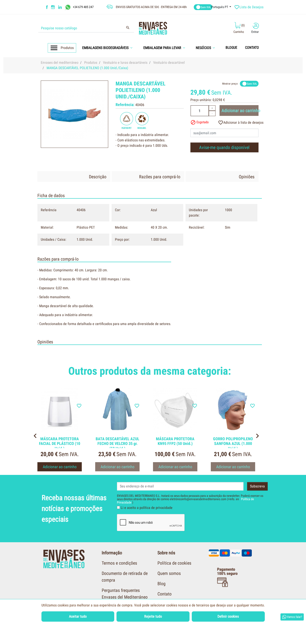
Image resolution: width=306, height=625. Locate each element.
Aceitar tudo (78, 616)
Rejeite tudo (153, 616)
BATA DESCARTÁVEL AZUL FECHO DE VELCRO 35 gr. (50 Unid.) (117, 443)
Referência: (125, 104)
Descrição (97, 176)
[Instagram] (53, 7)
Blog (161, 583)
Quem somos (169, 573)
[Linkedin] (63, 7)
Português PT (220, 7)
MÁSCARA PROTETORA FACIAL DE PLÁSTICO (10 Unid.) (59, 443)
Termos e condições (119, 563)
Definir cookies (228, 616)
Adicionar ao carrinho (240, 110)
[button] (108, 47)
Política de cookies (174, 563)
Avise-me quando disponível (224, 147)
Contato (164, 594)
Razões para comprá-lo (159, 176)
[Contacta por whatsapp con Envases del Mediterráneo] (68, 7)
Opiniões (246, 176)
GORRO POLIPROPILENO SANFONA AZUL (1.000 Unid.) (233, 443)
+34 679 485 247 (83, 7)
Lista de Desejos (249, 7)
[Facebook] (47, 7)
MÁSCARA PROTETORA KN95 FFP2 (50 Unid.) (175, 441)
